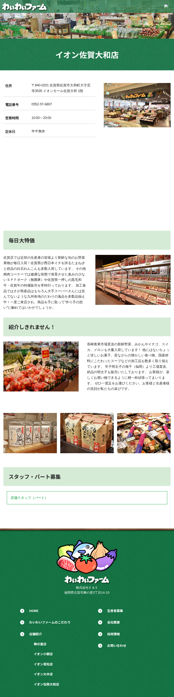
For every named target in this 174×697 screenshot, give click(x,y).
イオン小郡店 (43, 654)
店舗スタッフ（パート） (29, 498)
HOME (33, 610)
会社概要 (113, 622)
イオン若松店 (43, 664)
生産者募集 (115, 610)
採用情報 (113, 634)
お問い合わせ (116, 645)
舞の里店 (40, 644)
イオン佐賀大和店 (46, 684)
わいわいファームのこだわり (49, 622)
